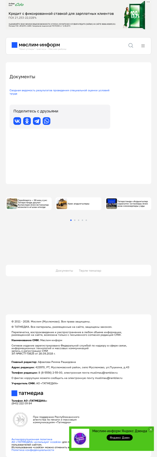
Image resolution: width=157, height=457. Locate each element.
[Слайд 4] (82, 220)
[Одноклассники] (27, 121)
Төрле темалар (90, 270)
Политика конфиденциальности (32, 449)
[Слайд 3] (78, 220)
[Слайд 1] (71, 220)
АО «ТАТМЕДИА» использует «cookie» (36, 441)
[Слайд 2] (74, 220)
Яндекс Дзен (120, 437)
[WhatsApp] (46, 121)
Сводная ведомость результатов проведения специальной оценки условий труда (60, 92)
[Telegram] (37, 121)
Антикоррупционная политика (31, 439)
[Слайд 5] (86, 220)
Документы (64, 270)
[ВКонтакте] (17, 121)
